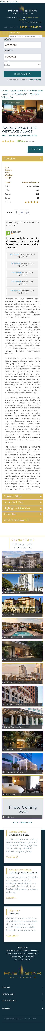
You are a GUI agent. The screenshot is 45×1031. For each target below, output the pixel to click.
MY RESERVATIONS (33, 22)
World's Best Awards (17, 520)
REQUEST (10, 898)
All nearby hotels (22, 822)
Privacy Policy (31, 1018)
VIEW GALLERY (15, 102)
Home (5, 90)
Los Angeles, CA (18, 94)
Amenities (10, 514)
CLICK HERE (11, 936)
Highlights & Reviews (17, 508)
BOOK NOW (35, 149)
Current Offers (13, 496)
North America (18, 90)
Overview (10, 158)
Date (7, 39)
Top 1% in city (22, 255)
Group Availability (34, 79)
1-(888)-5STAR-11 (30, 27)
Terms (24, 1018)
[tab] (22, 158)
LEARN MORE (12, 857)
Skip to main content (9, 1)
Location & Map (13, 502)
